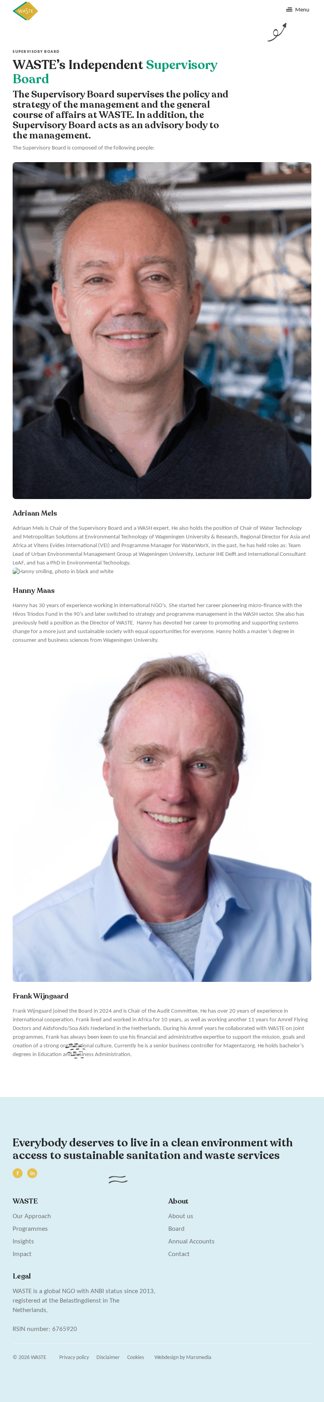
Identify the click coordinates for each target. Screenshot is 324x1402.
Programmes (30, 1229)
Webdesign (166, 1358)
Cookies (135, 1358)
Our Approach (32, 1216)
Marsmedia (198, 1358)
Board (176, 1229)
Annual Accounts (191, 1241)
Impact (22, 1254)
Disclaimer (108, 1358)
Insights (23, 1241)
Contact (179, 1254)
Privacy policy (74, 1358)
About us (180, 1216)
